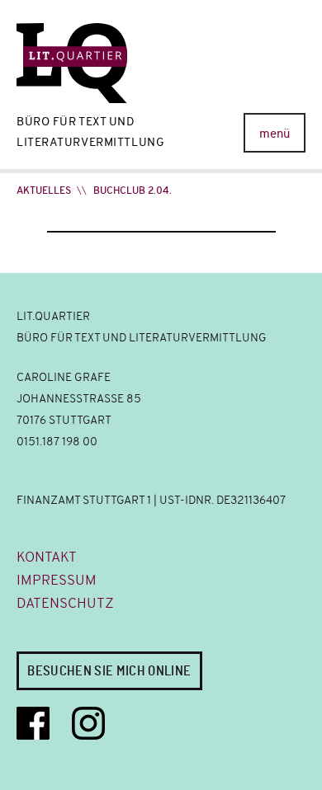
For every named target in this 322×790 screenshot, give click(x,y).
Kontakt (47, 557)
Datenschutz (65, 603)
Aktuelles (44, 190)
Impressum (57, 580)
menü (274, 133)
